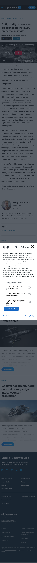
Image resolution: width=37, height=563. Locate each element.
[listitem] (18, 282)
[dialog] (18, 281)
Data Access (18, 316)
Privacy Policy (29, 316)
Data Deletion (7, 316)
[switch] (29, 288)
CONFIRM (11, 309)
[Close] (33, 247)
